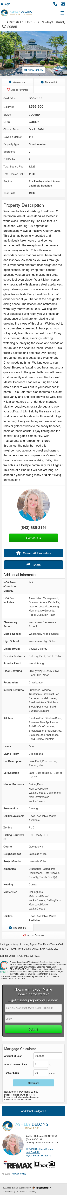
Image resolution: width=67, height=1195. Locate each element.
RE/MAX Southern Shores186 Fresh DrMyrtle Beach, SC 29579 (39, 1152)
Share (36, 565)
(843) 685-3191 (33, 527)
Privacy (32, 1191)
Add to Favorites (19, 89)
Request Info (51, 82)
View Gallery (35, 70)
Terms (22, 1191)
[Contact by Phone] (55, 3)
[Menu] (62, 13)
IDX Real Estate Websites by (17, 1187)
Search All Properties (36, 553)
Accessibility (9, 1191)
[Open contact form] (63, 3)
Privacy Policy (19, 1173)
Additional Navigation (33, 1111)
